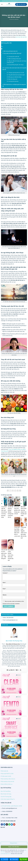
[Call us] (9, 824)
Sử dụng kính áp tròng (13, 81)
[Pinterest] (7, 670)
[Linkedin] (9, 670)
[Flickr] (16, 670)
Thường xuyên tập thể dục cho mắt (16, 72)
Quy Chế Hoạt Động (5, 791)
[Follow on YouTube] (14, 824)
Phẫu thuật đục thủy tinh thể (7, 781)
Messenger (15, 859)
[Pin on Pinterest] (18, 491)
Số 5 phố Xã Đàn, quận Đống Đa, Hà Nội (12, 805)
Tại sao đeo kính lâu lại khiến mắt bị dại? (12, 53)
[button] (14, 47)
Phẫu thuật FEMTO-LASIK (7, 773)
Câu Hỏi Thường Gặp (6, 796)
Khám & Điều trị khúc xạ (6, 784)
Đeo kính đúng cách (13, 79)
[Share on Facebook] (10, 491)
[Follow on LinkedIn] (12, 824)
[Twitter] (13, 670)
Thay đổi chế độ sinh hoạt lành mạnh (17, 74)
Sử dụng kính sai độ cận (14, 56)
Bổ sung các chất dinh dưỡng (15, 77)
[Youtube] (11, 670)
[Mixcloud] (18, 670)
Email (4, 588)
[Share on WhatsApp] (8, 491)
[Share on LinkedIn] (20, 491)
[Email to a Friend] (15, 491)
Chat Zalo (5, 859)
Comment (5, 573)
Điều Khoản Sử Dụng (6, 794)
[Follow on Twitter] (4, 824)
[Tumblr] (20, 670)
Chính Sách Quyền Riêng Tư (8, 799)
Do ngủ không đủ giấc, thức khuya (16, 64)
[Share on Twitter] (13, 491)
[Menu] (2, 4)
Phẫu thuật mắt (4, 771)
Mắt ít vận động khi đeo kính (15, 58)
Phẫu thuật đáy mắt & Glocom (8, 778)
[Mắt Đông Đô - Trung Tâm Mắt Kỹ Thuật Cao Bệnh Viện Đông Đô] (9, 4)
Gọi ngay (24, 859)
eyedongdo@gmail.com (6, 853)
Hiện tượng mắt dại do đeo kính (10, 51)
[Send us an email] (7, 824)
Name (4, 582)
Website (4, 594)
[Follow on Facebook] (2, 824)
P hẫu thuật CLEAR (6, 776)
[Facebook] (15, 670)
